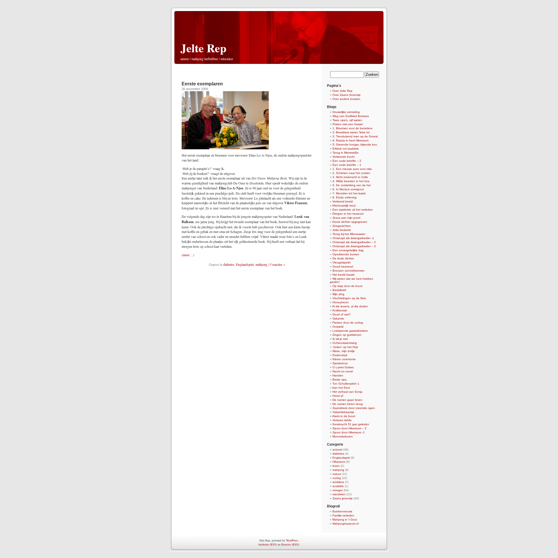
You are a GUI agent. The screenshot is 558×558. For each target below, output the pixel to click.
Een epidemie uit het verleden (352, 209)
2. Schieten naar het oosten (351, 173)
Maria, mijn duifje (343, 351)
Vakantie (338, 318)
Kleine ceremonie (344, 359)
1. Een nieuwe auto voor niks (352, 169)
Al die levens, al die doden (350, 306)
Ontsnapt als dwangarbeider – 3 (354, 246)
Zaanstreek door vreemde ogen (353, 408)
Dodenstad (339, 355)
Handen (337, 375)
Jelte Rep (203, 47)
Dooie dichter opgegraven (349, 221)
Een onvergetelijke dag (348, 250)
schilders (338, 482)
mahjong (261, 264)
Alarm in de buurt (343, 416)
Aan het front (341, 387)
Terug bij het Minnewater (348, 234)
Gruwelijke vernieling (346, 112)
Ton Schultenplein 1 (345, 383)
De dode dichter (343, 258)
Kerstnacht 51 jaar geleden (350, 424)
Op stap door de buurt (347, 286)
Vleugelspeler (341, 262)
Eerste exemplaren (202, 83)
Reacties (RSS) (290, 544)
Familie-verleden (343, 515)
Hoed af (337, 395)
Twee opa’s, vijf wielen (347, 120)
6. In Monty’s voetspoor (348, 189)
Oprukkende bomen (345, 254)
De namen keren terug (347, 404)
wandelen (339, 494)
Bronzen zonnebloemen (348, 270)
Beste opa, (339, 379)
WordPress (292, 540)
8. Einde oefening (344, 197)
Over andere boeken (346, 99)
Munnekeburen (342, 436)
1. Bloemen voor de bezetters (352, 128)
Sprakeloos (340, 363)
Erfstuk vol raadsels (345, 148)
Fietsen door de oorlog (347, 322)
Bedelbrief (339, 290)
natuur (336, 474)
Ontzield (338, 326)
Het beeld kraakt (343, 274)
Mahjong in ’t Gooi (344, 519)
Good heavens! (342, 266)
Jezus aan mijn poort (346, 217)
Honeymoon (340, 302)
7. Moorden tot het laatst (349, 193)
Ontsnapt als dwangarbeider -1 (353, 238)
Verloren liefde (342, 420)
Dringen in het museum (348, 213)
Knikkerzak (339, 310)
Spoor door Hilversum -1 (348, 432)
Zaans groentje (342, 498)
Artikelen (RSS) (267, 544)
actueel (337, 449)
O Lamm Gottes (343, 367)
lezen (336, 465)
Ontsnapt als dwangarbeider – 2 (354, 242)
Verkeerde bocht (343, 156)
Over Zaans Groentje (346, 94)
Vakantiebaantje (343, 412)
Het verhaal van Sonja (347, 391)
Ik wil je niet (340, 338)
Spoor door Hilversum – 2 (349, 428)
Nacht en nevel (342, 371)
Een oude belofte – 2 (346, 160)
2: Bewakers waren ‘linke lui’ (351, 132)
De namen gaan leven (347, 399)
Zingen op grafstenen (347, 334)
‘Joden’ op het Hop (345, 347)
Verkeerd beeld (342, 201)
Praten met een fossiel (347, 124)
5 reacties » (277, 264)
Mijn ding (338, 294)
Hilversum (338, 461)
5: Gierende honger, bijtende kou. (355, 144)
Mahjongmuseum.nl (345, 523)
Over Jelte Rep (342, 90)
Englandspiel (245, 264)
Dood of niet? (341, 314)
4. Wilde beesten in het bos (350, 181)
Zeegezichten (341, 225)
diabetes (228, 264)
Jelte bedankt (341, 230)
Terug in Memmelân (345, 152)
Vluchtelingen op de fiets (349, 298)
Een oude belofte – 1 (346, 164)
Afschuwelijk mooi (344, 205)
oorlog (336, 478)
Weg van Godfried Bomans (350, 116)
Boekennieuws (342, 511)
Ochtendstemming (344, 343)
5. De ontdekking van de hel (351, 185)
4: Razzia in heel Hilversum (350, 140)
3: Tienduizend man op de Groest (355, 136)
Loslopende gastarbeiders (350, 330)
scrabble (338, 486)
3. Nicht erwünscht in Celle (350, 177)
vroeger (337, 490)
